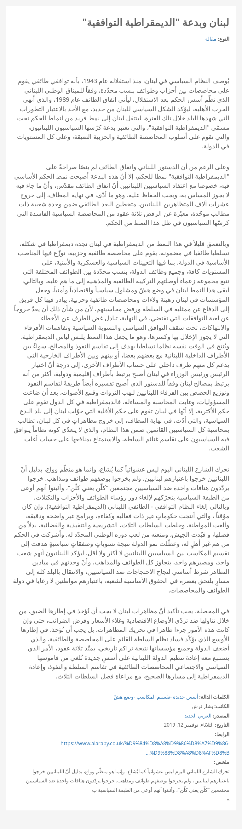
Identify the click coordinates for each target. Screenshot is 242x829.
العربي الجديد (197, 715)
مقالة (210, 38)
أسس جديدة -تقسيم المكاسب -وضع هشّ (156, 696)
